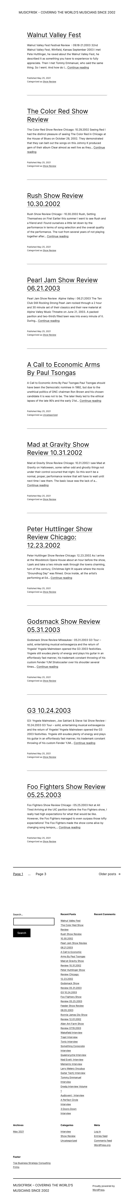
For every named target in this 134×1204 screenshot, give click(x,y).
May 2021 (18, 1131)
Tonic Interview (69, 1041)
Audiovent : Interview (72, 1095)
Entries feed (100, 1136)
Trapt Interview (69, 1037)
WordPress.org (102, 1145)
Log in (97, 1131)
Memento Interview (71, 1064)
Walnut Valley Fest (54, 35)
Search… (18, 914)
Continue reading (78, 67)
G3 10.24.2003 (49, 710)
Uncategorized (50, 415)
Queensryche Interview (73, 1055)
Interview (66, 1131)
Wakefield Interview (71, 1032)
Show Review (49, 81)
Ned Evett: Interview (72, 1059)
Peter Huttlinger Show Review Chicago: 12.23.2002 (59, 537)
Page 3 (41, 874)
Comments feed (103, 1140)
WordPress (98, 1190)
